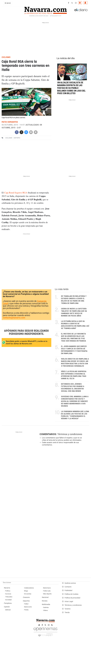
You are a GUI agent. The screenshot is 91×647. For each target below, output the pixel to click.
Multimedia (46, 604)
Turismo (68, 609)
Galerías (46, 607)
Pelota (26, 610)
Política (7, 591)
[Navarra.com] (45, 10)
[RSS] (52, 625)
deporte (17, 138)
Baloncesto (28, 607)
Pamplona (8, 603)
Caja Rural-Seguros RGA (15, 192)
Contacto (68, 587)
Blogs (26, 591)
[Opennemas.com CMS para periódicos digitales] (45, 631)
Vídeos (45, 610)
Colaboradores (29, 588)
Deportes (26, 601)
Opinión (7, 607)
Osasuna (26, 597)
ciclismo (8, 138)
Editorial (8, 610)
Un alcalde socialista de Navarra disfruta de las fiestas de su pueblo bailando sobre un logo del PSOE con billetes (71, 88)
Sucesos (8, 594)
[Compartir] (17, 132)
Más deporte (47, 594)
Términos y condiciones (69, 434)
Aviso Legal (69, 601)
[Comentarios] (36, 132)
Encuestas (27, 594)
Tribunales (8, 597)
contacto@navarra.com (14, 317)
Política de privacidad (72, 598)
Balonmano (47, 588)
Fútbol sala (46, 591)
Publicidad (68, 590)
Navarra (7, 588)
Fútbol (26, 604)
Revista (44, 601)
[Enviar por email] (31, 132)
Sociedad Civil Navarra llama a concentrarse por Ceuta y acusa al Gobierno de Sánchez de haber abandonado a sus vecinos (74, 401)
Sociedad (8, 600)
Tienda (67, 612)
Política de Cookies (71, 594)
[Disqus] (64, 480)
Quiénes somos (70, 583)
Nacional (45, 597)
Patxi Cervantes (10, 122)
